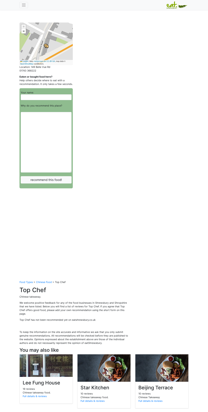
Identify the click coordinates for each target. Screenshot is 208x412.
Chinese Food (44, 282)
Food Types (26, 282)
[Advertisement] (46, 213)
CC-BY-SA (50, 61)
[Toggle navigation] (23, 5)
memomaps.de (40, 61)
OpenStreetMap (26, 63)
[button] (46, 46)
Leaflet (25, 61)
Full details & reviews (35, 396)
